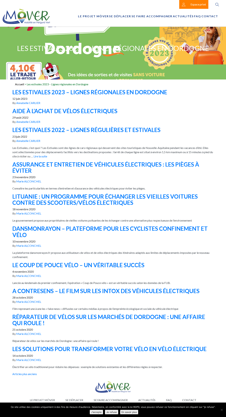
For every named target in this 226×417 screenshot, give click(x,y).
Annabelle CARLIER (28, 103)
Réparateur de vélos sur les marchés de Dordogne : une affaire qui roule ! (108, 319)
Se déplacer (120, 16)
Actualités (183, 16)
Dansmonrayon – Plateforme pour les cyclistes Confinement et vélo (110, 231)
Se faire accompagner (152, 16)
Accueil (19, 84)
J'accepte (96, 412)
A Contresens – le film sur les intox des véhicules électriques (106, 290)
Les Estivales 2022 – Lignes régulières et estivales (86, 129)
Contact (209, 16)
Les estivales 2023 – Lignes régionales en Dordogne (89, 92)
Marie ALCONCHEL (28, 181)
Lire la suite (40, 156)
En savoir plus (129, 412)
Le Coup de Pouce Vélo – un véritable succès (78, 265)
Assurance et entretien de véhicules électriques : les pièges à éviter (105, 167)
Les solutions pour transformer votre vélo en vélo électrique (109, 348)
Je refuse (111, 412)
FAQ (197, 16)
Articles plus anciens (24, 374)
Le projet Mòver (93, 16)
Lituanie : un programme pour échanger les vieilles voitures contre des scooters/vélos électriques (105, 199)
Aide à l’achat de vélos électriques (64, 111)
